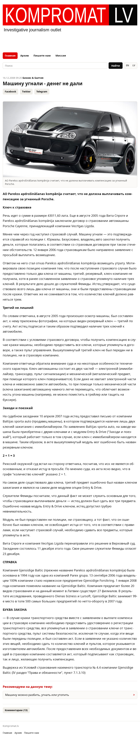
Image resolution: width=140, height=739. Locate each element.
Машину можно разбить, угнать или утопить (37, 695)
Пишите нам (42, 55)
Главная (10, 55)
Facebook (10, 91)
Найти (115, 65)
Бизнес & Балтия (33, 77)
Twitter (26, 91)
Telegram (41, 91)
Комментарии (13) (16, 710)
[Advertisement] (70, 42)
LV (133, 65)
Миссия (60, 55)
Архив (24, 55)
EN (127, 65)
